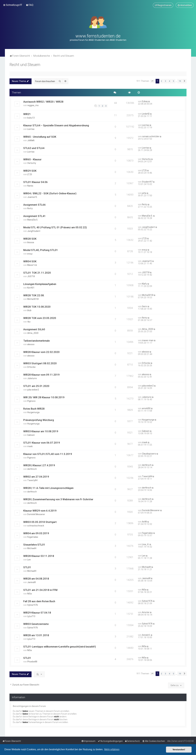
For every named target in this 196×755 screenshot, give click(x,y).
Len (29, 559)
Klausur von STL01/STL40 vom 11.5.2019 (47, 454)
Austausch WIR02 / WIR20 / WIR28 (43, 101)
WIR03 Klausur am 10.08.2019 (40, 431)
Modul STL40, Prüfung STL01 (40, 250)
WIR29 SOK (29, 170)
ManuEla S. (32, 219)
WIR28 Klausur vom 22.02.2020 (41, 352)
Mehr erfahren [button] (111, 749)
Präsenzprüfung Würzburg (38, 420)
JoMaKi (30, 140)
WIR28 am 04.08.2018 (36, 578)
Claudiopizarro (149, 453)
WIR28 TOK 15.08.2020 (37, 306)
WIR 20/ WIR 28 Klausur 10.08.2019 (43, 397)
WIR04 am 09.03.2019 (36, 533)
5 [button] (173, 81)
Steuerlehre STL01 (34, 544)
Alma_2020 (32, 333)
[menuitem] (29, 5)
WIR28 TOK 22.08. (33, 295)
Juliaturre (32, 378)
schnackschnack (35, 525)
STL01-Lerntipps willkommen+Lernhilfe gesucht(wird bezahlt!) (59, 646)
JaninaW (31, 582)
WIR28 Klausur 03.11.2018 (38, 555)
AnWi (144, 521)
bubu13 (31, 118)
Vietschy (31, 163)
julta (144, 193)
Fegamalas (32, 537)
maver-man (147, 340)
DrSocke (31, 367)
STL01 (27, 567)
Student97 (147, 182)
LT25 (29, 174)
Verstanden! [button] (179, 749)
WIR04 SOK (29, 261)
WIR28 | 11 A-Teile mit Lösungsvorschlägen (48, 488)
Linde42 (146, 114)
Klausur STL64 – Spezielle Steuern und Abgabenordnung (56, 125)
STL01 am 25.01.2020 (36, 386)
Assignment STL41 (34, 216)
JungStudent (33, 231)
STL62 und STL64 (33, 148)
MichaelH (31, 548)
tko (28, 321)
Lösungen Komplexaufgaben (39, 284)
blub (29, 310)
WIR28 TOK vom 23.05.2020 (39, 318)
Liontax (30, 129)
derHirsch (32, 469)
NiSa (29, 593)
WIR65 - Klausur (32, 159)
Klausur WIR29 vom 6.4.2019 (40, 510)
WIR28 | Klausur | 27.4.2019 (39, 465)
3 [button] (165, 81)
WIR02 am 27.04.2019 (36, 476)
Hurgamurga (33, 412)
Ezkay (145, 101)
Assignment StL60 (34, 329)
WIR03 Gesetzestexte (36, 623)
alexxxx (30, 344)
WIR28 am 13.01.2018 (36, 635)
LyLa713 (31, 616)
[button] (152, 81)
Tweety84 (32, 480)
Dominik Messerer (36, 514)
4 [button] (169, 81)
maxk (30, 446)
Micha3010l (33, 299)
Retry (30, 208)
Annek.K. (146, 635)
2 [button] (161, 81)
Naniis (30, 186)
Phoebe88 (32, 661)
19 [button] (180, 81)
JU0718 (31, 276)
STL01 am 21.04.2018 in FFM (40, 589)
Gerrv (144, 306)
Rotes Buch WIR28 (34, 408)
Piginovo (31, 401)
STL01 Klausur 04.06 (35, 182)
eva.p (29, 253)
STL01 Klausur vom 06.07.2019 (41, 442)
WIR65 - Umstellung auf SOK (39, 136)
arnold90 (146, 408)
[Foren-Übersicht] (98, 22)
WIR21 (27, 114)
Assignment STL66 (34, 204)
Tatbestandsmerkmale (36, 340)
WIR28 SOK (29, 238)
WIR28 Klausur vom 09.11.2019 (41, 374)
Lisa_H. (145, 544)
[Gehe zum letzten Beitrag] (149, 101)
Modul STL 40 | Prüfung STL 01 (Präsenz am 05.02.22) (55, 227)
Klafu (144, 283)
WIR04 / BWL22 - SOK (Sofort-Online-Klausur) (49, 193)
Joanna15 (32, 197)
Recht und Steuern (24, 64)
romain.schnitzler (150, 136)
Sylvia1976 (32, 605)
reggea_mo (33, 105)
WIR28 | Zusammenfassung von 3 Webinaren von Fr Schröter (58, 499)
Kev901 (30, 287)
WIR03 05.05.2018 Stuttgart (40, 521)
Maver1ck (32, 265)
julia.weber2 (33, 389)
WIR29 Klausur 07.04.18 (37, 612)
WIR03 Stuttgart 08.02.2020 (40, 363)
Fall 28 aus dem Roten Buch (39, 601)
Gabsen (31, 435)
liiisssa (30, 242)
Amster (145, 612)
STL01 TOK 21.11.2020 (37, 272)
